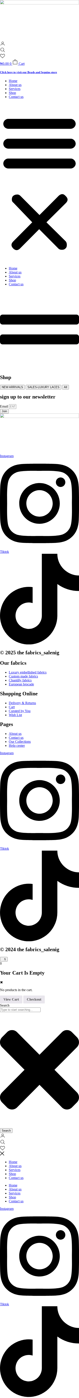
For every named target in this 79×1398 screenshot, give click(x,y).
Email (4, 406)
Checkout (34, 999)
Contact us (16, 97)
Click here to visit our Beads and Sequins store (28, 72)
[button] (39, 182)
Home (13, 81)
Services (14, 89)
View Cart (11, 999)
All (65, 387)
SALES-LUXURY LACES (43, 387)
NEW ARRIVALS (12, 387)
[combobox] (20, 1009)
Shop (12, 93)
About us (15, 85)
